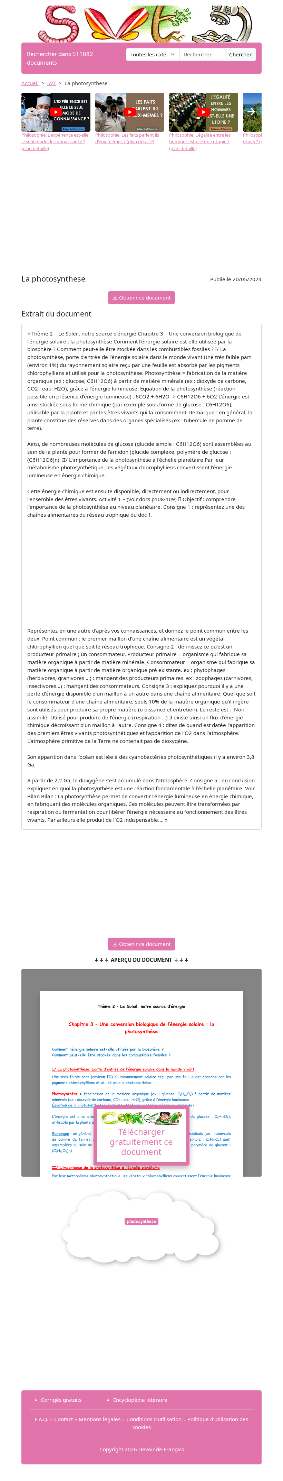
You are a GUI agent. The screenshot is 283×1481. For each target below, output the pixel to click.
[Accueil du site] (141, 20)
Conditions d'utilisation (154, 1419)
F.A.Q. (41, 1419)
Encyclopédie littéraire (140, 1399)
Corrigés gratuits (61, 1399)
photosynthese (141, 1221)
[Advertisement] (141, 216)
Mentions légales (99, 1419)
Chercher (240, 54)
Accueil (30, 83)
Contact (63, 1419)
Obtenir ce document (144, 297)
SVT (51, 83)
